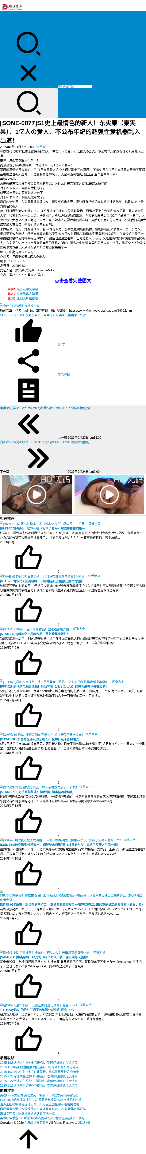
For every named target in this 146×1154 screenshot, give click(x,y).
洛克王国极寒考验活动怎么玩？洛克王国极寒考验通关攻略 (39, 1104)
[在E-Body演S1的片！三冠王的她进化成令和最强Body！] (39, 1004)
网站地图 (84, 1122)
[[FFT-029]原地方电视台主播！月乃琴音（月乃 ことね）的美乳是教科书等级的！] (56, 681)
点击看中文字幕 (27, 289)
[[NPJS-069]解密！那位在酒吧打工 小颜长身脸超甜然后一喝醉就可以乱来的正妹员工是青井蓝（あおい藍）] (73, 893)
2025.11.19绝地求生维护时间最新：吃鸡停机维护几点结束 (39, 1067)
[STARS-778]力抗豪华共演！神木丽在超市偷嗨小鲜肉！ (38, 792)
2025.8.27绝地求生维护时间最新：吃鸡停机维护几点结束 (38, 1081)
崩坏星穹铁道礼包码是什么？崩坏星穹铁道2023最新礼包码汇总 (43, 1109)
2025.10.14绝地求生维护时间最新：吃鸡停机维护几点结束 (39, 1071)
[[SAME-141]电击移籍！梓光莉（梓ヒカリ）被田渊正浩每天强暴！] (46, 952)
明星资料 (6, 27)
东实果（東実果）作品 (71, 315)
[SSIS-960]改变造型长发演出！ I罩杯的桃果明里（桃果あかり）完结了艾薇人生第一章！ (60, 844)
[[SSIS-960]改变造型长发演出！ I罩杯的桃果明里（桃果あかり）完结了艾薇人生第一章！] (61, 839)
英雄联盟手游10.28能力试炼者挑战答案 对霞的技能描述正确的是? (44, 1118)
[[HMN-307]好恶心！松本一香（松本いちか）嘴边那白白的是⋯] (44, 523)
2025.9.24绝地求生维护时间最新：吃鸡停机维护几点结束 (38, 1076)
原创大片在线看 (27, 298)
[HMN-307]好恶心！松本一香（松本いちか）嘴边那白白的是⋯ (42, 528)
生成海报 (63, 374)
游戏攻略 (6, 18)
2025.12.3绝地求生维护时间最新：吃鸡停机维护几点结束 (38, 1062)
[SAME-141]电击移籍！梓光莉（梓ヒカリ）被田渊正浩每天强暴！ (45, 957)
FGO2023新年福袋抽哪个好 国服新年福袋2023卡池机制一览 (41, 1099)
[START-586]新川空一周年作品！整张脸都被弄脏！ (35, 634)
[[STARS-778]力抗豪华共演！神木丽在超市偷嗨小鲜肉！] (39, 787)
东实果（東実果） (43, 315)
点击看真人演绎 (27, 293)
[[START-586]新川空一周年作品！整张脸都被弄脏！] (36, 628)
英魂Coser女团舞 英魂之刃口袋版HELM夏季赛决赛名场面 (39, 1095)
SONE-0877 (17, 261)
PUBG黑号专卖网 (36, 1122)
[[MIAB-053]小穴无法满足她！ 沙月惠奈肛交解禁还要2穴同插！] (44, 576)
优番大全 (42, 147)
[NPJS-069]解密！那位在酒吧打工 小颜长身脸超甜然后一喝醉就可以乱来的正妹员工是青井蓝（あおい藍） (72, 904)
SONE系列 (24, 315)
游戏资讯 (6, 22)
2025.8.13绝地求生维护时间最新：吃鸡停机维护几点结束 (38, 1085)
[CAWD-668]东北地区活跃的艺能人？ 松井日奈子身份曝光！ (41, 739)
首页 (3, 13)
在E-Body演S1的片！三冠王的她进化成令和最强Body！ (38, 1010)
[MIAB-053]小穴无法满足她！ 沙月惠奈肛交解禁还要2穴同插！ (42, 581)
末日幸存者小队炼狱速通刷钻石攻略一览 (27, 1113)
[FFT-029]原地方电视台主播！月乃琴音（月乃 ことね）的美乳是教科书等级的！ (54, 686)
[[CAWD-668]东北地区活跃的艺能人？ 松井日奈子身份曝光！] (42, 734)
